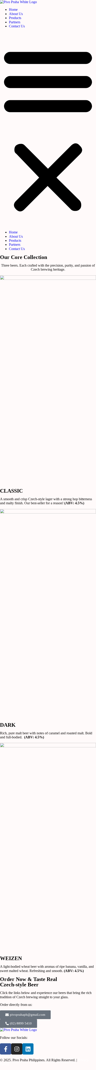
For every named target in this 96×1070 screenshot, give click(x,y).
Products (15, 18)
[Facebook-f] (5, 1049)
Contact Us (17, 26)
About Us (16, 14)
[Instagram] (16, 1049)
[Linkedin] (27, 1049)
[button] (48, 129)
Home (13, 9)
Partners (14, 22)
